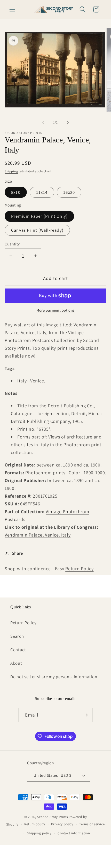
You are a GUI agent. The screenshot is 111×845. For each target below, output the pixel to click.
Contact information (74, 833)
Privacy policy (62, 824)
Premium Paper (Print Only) (39, 216)
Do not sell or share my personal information (53, 676)
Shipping (11, 171)
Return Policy (79, 569)
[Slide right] (68, 122)
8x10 (15, 192)
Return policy (34, 824)
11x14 (42, 192)
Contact (18, 649)
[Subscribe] (85, 715)
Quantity (12, 243)
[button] (12, 9)
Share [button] (17, 553)
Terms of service (92, 824)
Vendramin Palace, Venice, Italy (37, 535)
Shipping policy (39, 833)
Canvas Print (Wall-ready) (37, 230)
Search (17, 636)
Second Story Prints (52, 817)
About (16, 663)
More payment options (55, 310)
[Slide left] (43, 122)
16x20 (69, 192)
